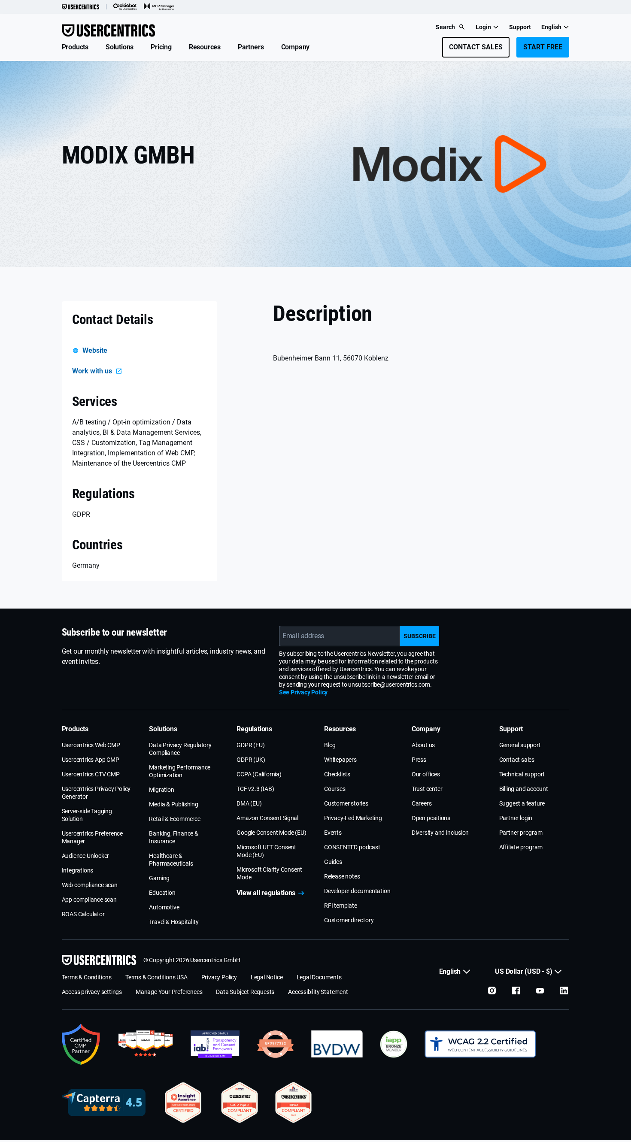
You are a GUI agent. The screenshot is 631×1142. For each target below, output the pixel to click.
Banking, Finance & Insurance (173, 837)
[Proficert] (183, 1102)
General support (520, 745)
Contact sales (516, 759)
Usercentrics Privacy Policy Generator (96, 792)
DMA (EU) (249, 803)
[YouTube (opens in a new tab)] (540, 990)
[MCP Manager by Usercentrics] (159, 6)
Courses (335, 788)
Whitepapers (340, 759)
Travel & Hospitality (173, 921)
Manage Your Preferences (169, 991)
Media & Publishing (173, 804)
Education (162, 892)
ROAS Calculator (83, 914)
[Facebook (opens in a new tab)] (516, 990)
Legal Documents (319, 977)
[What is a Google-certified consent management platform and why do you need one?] (81, 1044)
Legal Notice (267, 977)
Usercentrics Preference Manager (92, 837)
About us (423, 745)
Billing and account (523, 788)
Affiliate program (521, 847)
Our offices (426, 774)
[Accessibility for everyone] (480, 1044)
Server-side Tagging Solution (87, 815)
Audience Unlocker (85, 855)
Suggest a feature (522, 803)
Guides (333, 861)
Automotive (164, 907)
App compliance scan (89, 899)
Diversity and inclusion (440, 832)
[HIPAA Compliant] (293, 1102)
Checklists (337, 774)
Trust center (427, 788)
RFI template (340, 905)
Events (333, 832)
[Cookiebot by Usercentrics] (125, 6)
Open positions (431, 818)
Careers (422, 803)
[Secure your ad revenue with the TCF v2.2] (215, 1044)
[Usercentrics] (80, 6)
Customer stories (346, 803)
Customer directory (348, 920)
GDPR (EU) (250, 745)
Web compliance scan (90, 884)
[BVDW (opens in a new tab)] (337, 1044)
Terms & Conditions (87, 977)
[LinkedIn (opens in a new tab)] (564, 990)
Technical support (522, 774)
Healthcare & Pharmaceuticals (171, 859)
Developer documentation (357, 891)
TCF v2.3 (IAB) (255, 788)
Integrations (78, 870)
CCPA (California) (259, 774)
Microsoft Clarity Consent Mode (269, 873)
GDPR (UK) (251, 759)
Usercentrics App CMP (90, 759)
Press (419, 759)
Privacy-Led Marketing (353, 818)
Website (94, 350)
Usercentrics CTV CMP (91, 774)
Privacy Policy (219, 977)
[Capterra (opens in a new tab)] (104, 1102)
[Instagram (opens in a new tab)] (492, 990)
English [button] (551, 27)
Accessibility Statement (318, 991)
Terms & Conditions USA (156, 977)
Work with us (92, 371)
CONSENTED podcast (352, 847)
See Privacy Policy (303, 692)
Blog (330, 745)
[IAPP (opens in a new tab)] (393, 1044)
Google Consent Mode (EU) (271, 832)
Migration (161, 789)
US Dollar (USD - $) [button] (523, 971)
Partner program (521, 832)
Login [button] (483, 27)
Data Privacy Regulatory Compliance (180, 749)
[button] (75, 47)
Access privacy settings (92, 991)
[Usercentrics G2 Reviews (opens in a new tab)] (145, 1044)
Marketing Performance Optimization (179, 771)
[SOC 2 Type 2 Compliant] (239, 1102)
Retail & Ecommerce (174, 818)
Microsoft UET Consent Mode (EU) (266, 851)
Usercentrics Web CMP (91, 745)
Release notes (342, 876)
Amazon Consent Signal (267, 818)
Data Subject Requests (245, 991)
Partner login (515, 818)
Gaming (159, 878)
